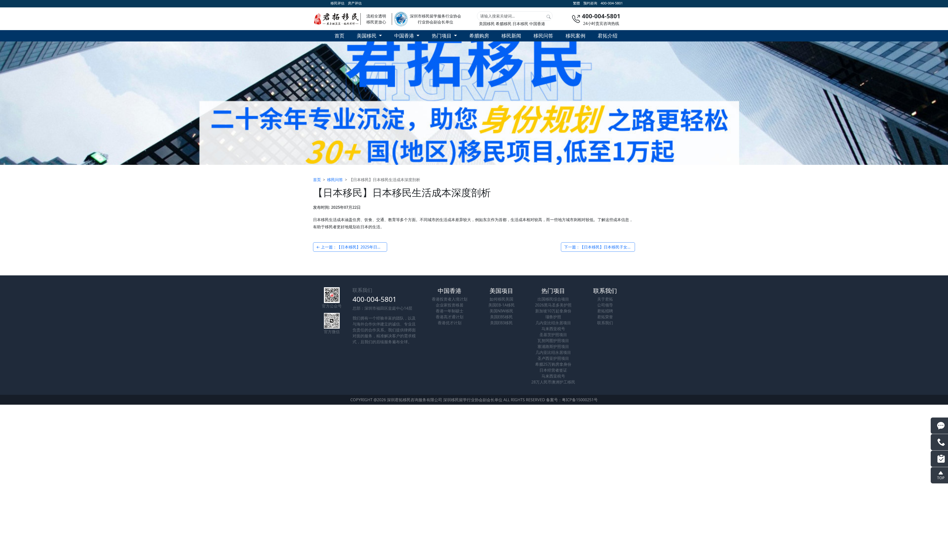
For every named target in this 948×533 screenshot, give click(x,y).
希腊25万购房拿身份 (553, 364)
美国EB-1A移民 (501, 305)
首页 (339, 35)
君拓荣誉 (605, 317)
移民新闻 (511, 35)
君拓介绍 (607, 35)
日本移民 (520, 23)
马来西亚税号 (553, 328)
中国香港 (537, 23)
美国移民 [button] (367, 35)
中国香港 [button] (404, 35)
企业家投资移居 (449, 305)
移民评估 (337, 3)
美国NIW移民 (501, 311)
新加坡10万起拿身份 (553, 311)
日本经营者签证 (553, 370)
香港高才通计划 (449, 317)
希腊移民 (504, 23)
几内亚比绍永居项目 (553, 322)
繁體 (576, 3)
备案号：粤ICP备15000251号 (572, 399)
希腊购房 (479, 35)
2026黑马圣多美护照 (553, 305)
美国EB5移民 (501, 317)
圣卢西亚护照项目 (553, 358)
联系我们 (605, 322)
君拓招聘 (605, 311)
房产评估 (355, 3)
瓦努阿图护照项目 (553, 340)
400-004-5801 (612, 3)
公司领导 (605, 305)
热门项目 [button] (442, 35)
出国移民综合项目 (553, 299)
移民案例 (575, 35)
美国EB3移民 (501, 322)
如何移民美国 (501, 299)
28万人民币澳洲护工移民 (553, 382)
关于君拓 (605, 299)
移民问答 (543, 35)
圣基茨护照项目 (553, 334)
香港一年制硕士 (449, 311)
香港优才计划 (449, 322)
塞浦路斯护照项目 (553, 346)
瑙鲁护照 (553, 317)
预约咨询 (590, 3)
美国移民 (487, 23)
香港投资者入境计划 (449, 299)
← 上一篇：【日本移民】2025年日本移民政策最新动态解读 (351, 247)
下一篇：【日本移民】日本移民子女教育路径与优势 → (599, 247)
